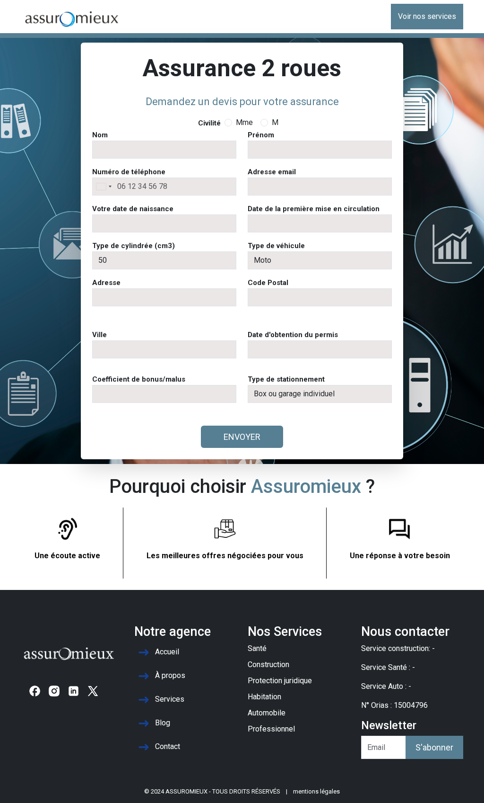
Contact (167, 746)
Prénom (261, 135)
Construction (268, 664)
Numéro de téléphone (128, 172)
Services (169, 699)
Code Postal (268, 282)
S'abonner (434, 747)
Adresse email (272, 172)
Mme (244, 122)
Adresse (106, 282)
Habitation (264, 696)
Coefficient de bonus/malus (138, 379)
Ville (99, 334)
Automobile (266, 712)
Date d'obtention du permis (293, 334)
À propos (170, 675)
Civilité (209, 123)
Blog (162, 723)
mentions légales (316, 791)
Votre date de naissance (132, 209)
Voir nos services (427, 16)
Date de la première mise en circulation (314, 209)
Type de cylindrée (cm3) (133, 245)
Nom (100, 135)
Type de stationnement (286, 379)
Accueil (167, 652)
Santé (257, 648)
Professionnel (271, 728)
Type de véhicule (276, 245)
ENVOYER (242, 437)
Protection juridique (280, 680)
